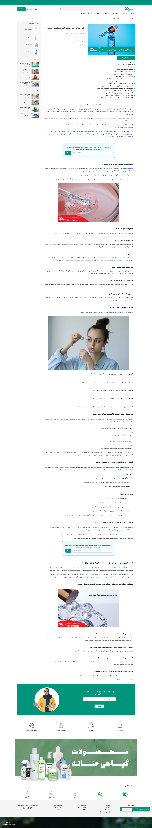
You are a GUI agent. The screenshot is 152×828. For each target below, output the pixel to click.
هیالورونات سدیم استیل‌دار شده (125, 69)
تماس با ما (107, 807)
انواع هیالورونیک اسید (127, 62)
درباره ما (108, 805)
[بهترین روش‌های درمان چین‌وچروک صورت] (35, 71)
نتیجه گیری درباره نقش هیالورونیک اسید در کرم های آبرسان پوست (116, 86)
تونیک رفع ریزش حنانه (28, 37)
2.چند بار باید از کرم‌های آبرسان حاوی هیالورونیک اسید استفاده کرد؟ (116, 93)
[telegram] (28, 808)
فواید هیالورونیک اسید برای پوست (124, 76)
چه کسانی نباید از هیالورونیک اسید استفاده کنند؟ (120, 84)
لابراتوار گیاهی (83, 810)
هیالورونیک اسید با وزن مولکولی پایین (123, 74)
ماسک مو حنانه (29, 44)
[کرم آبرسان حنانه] (36, 52)
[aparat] (31, 808)
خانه (134, 19)
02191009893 (58, 807)
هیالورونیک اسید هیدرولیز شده (125, 65)
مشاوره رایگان (131, 805)
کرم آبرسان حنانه (28, 52)
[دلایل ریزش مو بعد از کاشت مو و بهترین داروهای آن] (35, 84)
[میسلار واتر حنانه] (36, 29)
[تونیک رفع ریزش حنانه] (36, 37)
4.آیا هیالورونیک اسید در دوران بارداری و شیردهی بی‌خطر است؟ (117, 98)
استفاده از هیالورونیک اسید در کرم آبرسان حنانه (121, 81)
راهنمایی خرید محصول (105, 812)
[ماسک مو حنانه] (36, 44)
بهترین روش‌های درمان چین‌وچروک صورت (26, 70)
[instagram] (24, 808)
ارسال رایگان (83, 805)
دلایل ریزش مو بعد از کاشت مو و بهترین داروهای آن (24, 83)
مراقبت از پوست (124, 19)
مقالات (132, 812)
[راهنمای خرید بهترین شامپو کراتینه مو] (35, 77)
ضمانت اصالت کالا (82, 807)
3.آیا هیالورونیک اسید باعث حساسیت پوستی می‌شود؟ (119, 95)
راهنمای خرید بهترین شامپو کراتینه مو (25, 76)
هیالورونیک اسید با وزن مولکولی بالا (124, 72)
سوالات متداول (106, 810)
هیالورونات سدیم (128, 67)
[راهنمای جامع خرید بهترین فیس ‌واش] (35, 64)
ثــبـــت (99, 706)
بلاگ (130, 19)
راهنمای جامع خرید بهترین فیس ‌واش (25, 63)
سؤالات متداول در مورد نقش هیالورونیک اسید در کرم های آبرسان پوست (115, 88)
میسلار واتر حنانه (28, 29)
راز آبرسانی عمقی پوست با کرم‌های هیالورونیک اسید (120, 79)
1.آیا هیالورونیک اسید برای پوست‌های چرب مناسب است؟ (118, 91)
